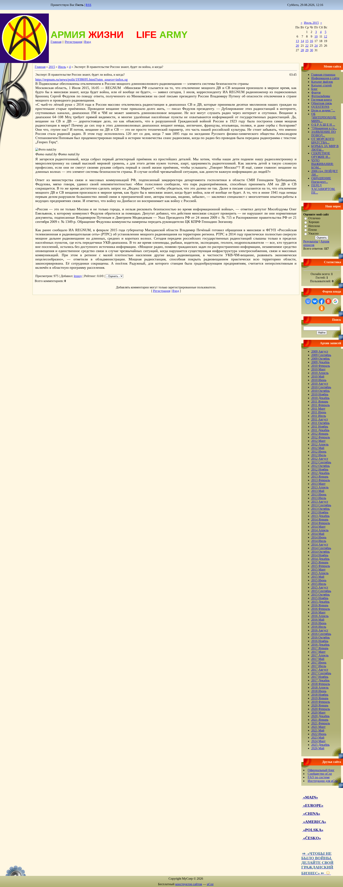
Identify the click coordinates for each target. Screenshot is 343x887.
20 (297, 45)
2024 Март (318, 741)
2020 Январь (319, 705)
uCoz (210, 884)
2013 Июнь (318, 494)
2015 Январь (319, 562)
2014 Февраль (320, 523)
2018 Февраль (320, 684)
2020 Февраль (320, 709)
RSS (88, 5)
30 (311, 50)
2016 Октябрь (320, 637)
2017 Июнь (318, 662)
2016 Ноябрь (319, 641)
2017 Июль (318, 666)
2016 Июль (318, 626)
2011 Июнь (318, 412)
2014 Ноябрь (319, 555)
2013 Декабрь (320, 516)
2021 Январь (319, 719)
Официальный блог (321, 770)
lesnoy (78, 276)
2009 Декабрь (320, 362)
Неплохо (314, 226)
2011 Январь (319, 401)
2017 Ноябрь (319, 676)
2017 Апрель (320, 655)
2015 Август (319, 587)
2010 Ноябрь (319, 394)
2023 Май (317, 737)
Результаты (310, 241)
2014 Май (317, 533)
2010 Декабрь (320, 398)
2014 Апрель (320, 530)
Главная (56, 41)
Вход (87, 41)
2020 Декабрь (320, 716)
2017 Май (317, 659)
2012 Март (318, 441)
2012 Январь (319, 433)
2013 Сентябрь (321, 505)
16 (311, 41)
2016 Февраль (320, 609)
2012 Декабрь (320, 473)
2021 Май (317, 730)
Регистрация (73, 41)
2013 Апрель (320, 487)
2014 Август (319, 544)
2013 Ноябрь (319, 512)
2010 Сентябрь (321, 387)
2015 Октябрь (320, 594)
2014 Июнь (318, 537)
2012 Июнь (318, 451)
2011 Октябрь (320, 423)
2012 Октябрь (320, 466)
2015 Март (318, 569)
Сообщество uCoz (320, 773)
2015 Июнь (318, 580)
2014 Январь (319, 519)
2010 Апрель (320, 373)
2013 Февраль (320, 480)
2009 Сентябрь (321, 355)
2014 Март (318, 526)
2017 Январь (319, 648)
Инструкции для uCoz (323, 781)
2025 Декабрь (320, 744)
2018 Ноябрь (319, 694)
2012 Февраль (320, 437)
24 (316, 45)
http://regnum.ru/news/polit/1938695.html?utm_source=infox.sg (81, 79)
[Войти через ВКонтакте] (315, 301)
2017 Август (319, 669)
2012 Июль (318, 455)
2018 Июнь (318, 691)
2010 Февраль (320, 365)
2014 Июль (318, 541)
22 (306, 45)
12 (325, 36)
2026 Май (317, 748)
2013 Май (317, 491)
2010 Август (319, 383)
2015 (52, 67)
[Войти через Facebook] (322, 301)
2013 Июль (318, 498)
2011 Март (318, 408)
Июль (62, 67)
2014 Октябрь (320, 551)
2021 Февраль (320, 723)
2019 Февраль (320, 701)
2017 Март (318, 651)
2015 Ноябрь (319, 598)
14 (302, 41)
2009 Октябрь (320, 358)
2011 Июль (318, 415)
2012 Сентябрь (321, 462)
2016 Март (318, 612)
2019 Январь (319, 698)
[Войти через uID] (308, 301)
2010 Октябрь (320, 390)
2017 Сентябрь (321, 673)
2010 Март (318, 369)
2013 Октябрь (320, 508)
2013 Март (318, 483)
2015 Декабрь (320, 601)
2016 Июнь (318, 623)
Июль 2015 (311, 22)
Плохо (312, 229)
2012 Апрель (320, 444)
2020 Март (318, 712)
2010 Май (317, 376)
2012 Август (319, 458)
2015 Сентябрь (321, 591)
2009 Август (319, 351)
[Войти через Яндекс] (328, 301)
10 (316, 36)
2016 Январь (319, 605)
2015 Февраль (320, 566)
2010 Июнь (318, 380)
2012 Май (317, 448)
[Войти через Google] (335, 301)
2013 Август (319, 501)
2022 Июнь (318, 734)
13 (297, 41)
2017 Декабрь (320, 680)
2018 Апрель (320, 687)
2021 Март (318, 727)
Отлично (314, 218)
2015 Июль (318, 584)
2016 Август (319, 630)
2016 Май (317, 619)
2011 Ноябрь (319, 426)
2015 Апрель (320, 573)
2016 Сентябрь (321, 634)
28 (302, 50)
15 (306, 41)
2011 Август (319, 419)
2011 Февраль (320, 405)
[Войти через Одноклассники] (322, 308)
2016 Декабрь (320, 644)
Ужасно (313, 233)
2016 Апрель (320, 616)
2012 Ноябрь (319, 469)
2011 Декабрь (320, 430)
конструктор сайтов (188, 884)
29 (306, 50)
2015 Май (317, 576)
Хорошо (313, 222)
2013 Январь (319, 476)
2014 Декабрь (320, 558)
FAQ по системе (319, 777)
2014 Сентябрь (321, 548)
